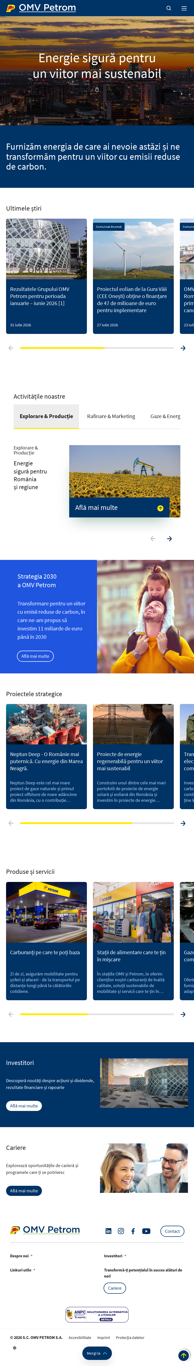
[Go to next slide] (183, 348)
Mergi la (93, 1353)
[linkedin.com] (108, 1231)
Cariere (115, 1288)
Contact (172, 1231)
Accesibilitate (80, 1337)
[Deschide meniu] (184, 8)
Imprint (103, 1337)
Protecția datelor (130, 1337)
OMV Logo (14, 7)
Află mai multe (35, 656)
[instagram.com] (121, 1231)
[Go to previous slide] (11, 348)
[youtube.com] (146, 1231)
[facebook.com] (133, 1231)
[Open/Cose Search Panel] (169, 8)
